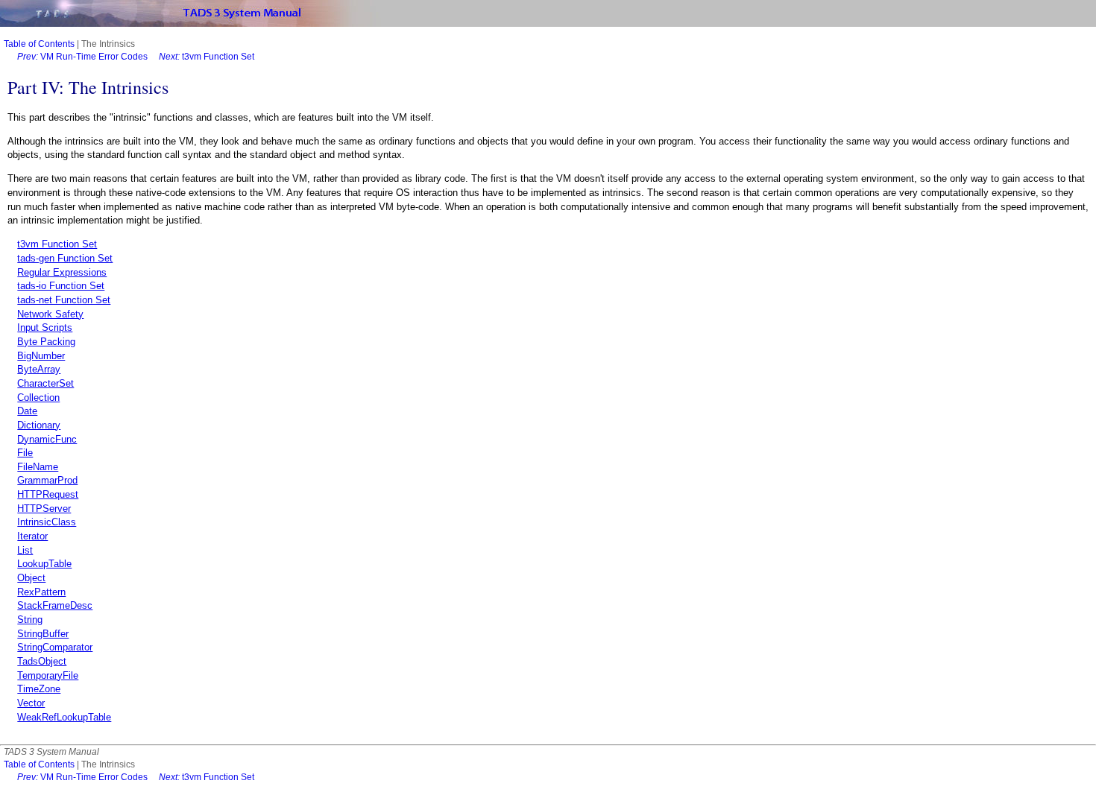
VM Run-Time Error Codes (82, 56)
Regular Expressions (62, 272)
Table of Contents (39, 44)
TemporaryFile (47, 675)
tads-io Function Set (60, 285)
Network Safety (50, 314)
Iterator (32, 536)
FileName (37, 466)
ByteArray (38, 369)
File (25, 452)
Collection (38, 397)
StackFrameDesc (54, 605)
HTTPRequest (47, 494)
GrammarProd (47, 480)
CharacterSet (45, 383)
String (29, 619)
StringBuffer (43, 633)
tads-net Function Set (63, 299)
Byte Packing (46, 341)
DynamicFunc (47, 439)
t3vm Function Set (206, 56)
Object (31, 577)
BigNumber (41, 355)
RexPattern (41, 592)
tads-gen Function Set (65, 258)
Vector (31, 703)
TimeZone (38, 688)
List (25, 550)
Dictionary (38, 425)
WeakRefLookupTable (64, 717)
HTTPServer (44, 508)
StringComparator (54, 647)
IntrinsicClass (46, 522)
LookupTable (44, 563)
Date (27, 411)
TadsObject (41, 661)
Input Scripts (44, 327)
